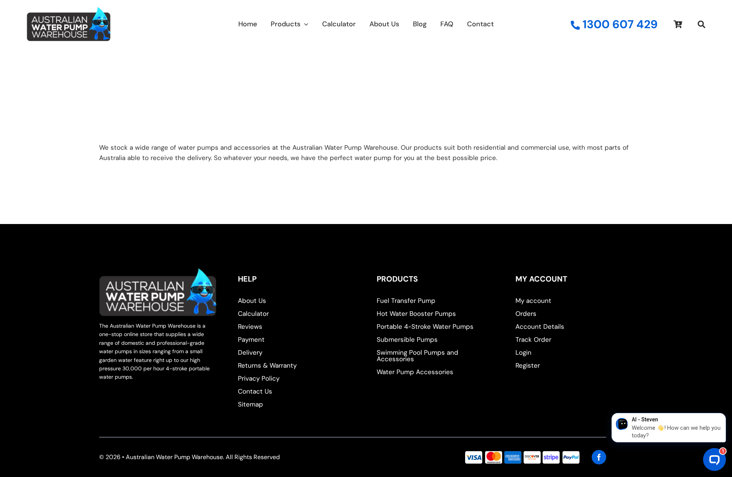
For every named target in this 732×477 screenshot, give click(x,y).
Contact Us (255, 391)
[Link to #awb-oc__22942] (701, 24)
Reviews (250, 326)
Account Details (539, 326)
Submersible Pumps (407, 339)
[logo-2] (69, 10)
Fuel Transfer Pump (406, 300)
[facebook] (599, 457)
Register (527, 365)
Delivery (250, 352)
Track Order (533, 339)
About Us (252, 300)
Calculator (253, 313)
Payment (251, 339)
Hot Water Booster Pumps (416, 313)
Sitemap (250, 404)
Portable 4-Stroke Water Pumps (425, 326)
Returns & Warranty (267, 365)
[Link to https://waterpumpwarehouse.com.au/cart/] (678, 24)
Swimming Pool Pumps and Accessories (417, 355)
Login (523, 352)
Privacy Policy (258, 378)
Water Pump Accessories (415, 372)
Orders (525, 313)
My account (533, 300)
